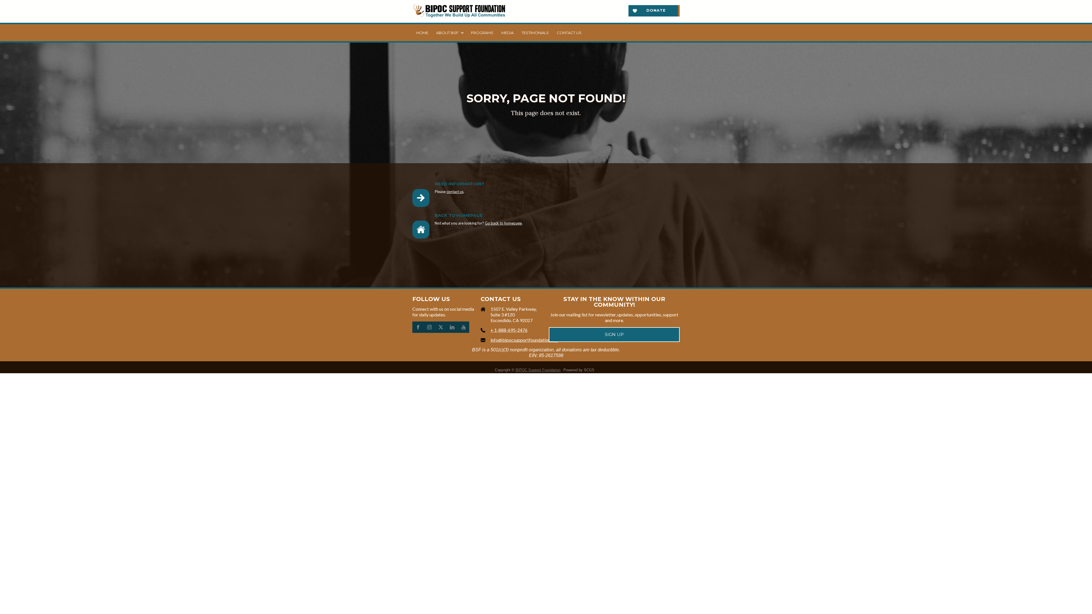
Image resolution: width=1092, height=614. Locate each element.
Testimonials (535, 32)
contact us (455, 191)
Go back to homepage (503, 223)
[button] (449, 32)
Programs (482, 32)
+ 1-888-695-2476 (509, 330)
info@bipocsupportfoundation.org (524, 340)
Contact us (569, 32)
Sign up (614, 334)
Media (507, 32)
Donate (656, 10)
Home (422, 32)
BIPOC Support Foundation (538, 370)
